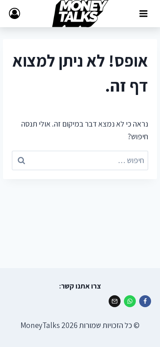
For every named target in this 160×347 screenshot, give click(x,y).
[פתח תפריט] (143, 13)
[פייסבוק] (145, 301)
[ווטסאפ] (130, 301)
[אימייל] (115, 301)
